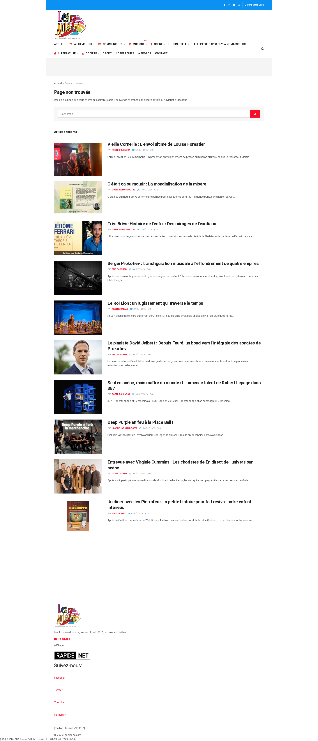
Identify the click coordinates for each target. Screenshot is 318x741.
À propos (144, 53)
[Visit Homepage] (70, 25)
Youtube (59, 702)
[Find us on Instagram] (229, 5)
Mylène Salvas (120, 309)
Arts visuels (83, 44)
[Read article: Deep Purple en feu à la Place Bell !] (78, 437)
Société (91, 53)
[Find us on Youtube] (234, 5)
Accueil (59, 44)
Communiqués (113, 44)
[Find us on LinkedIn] (239, 5)
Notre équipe (125, 53)
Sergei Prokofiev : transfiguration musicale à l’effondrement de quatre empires (183, 263)
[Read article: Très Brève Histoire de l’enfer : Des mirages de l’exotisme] (78, 238)
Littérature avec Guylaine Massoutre (219, 44)
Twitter (58, 690)
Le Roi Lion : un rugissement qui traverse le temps (155, 303)
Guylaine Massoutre (123, 190)
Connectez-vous (255, 5)
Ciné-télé (180, 44)
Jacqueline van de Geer (124, 428)
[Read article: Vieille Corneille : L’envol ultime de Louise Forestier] (78, 159)
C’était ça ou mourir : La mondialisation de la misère (156, 184)
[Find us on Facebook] (224, 5)
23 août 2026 (145, 190)
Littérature (67, 53)
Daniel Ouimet (119, 474)
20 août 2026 (138, 354)
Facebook (59, 677)
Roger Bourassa (121, 150)
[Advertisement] (197, 24)
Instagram (60, 714)
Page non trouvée (74, 83)
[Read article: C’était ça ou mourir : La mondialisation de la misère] (78, 198)
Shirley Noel (119, 513)
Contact (161, 53)
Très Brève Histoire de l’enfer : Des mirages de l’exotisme (162, 223)
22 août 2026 (139, 309)
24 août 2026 (138, 269)
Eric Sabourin (119, 269)
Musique (138, 44)
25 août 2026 (141, 150)
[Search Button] (262, 48)
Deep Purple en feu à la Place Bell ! (140, 422)
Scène (158, 44)
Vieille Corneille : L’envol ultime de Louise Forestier (156, 144)
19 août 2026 (141, 394)
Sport (107, 53)
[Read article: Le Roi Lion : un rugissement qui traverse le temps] (78, 317)
